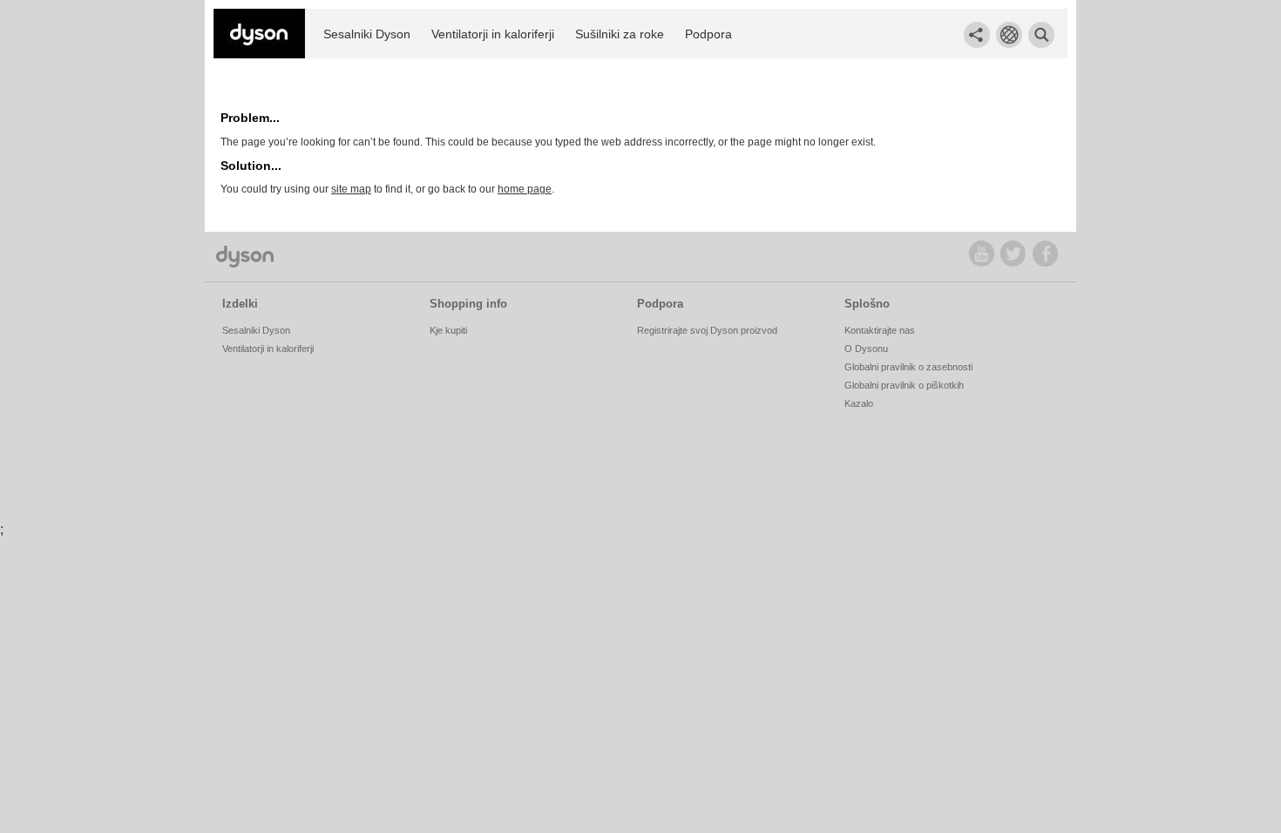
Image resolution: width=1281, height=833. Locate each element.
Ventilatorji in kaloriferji (492, 34)
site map (351, 189)
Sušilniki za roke (619, 34)
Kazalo (858, 403)
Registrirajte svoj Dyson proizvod (707, 330)
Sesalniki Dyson (366, 34)
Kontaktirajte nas (879, 330)
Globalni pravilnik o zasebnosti (908, 367)
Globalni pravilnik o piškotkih (904, 385)
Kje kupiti (448, 330)
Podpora (708, 34)
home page (525, 189)
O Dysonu (866, 348)
